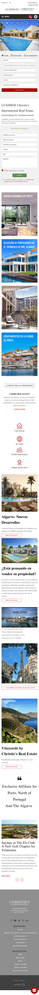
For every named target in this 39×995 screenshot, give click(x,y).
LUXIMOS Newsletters (20, 936)
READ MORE (6, 876)
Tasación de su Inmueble (20, 970)
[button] (17, 880)
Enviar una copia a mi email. (14, 171)
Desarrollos (17, 55)
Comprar (20, 954)
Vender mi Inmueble (20, 964)
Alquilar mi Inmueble (20, 967)
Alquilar (20, 961)
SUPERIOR (18, 985)
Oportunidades (20, 957)
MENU (6, 17)
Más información (12, 535)
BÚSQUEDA (20, 90)
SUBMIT (19, 175)
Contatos (20, 929)
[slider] (17, 627)
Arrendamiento (32, 55)
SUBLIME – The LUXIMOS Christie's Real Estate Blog (20, 933)
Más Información (12, 766)
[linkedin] (27, 920)
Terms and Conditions (20, 939)
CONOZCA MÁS (19, 409)
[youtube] (15, 920)
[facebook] (11, 920)
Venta (6, 55)
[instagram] (23, 920)
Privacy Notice (18, 181)
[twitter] (19, 920)
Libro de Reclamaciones (20, 946)
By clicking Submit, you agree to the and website (18, 180)
